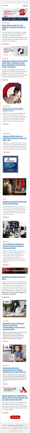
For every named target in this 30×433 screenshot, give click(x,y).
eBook (4, 199)
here (27, 2)
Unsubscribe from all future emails (15, 430)
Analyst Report (5, 22)
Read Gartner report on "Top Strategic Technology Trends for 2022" (14, 27)
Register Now (5, 297)
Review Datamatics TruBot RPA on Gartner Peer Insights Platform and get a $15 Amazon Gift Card (15, 397)
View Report (5, 44)
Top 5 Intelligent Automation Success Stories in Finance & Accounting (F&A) (13, 246)
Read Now (5, 79)
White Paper (5, 58)
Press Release (6, 106)
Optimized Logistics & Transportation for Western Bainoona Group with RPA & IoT (14, 370)
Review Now (5, 412)
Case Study (6, 321)
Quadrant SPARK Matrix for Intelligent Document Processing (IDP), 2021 (15, 138)
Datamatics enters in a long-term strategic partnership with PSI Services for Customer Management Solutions (13, 109)
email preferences (10, 428)
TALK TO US (15, 417)
